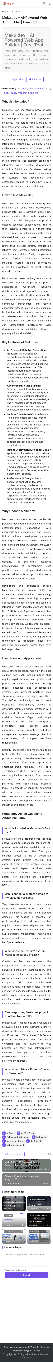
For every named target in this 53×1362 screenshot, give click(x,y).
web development (15, 1145)
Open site (17, 79)
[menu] (44, 3)
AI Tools (22, 88)
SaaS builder (36, 1141)
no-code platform (14, 1141)
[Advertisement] (26, 1313)
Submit (26, 1275)
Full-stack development (17, 1137)
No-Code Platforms (39, 88)
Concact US (26, 1357)
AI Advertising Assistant (38, 1199)
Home (5, 11)
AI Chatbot (8, 1215)
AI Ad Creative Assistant (38, 1215)
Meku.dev (41, 1137)
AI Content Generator (37, 1232)
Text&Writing (9, 92)
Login (13, 1270)
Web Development (28, 92)
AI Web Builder (28, 1133)
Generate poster (14, 1154)
